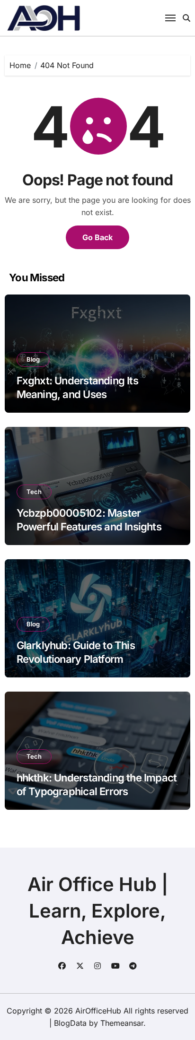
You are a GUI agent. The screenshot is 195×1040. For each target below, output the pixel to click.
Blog (33, 359)
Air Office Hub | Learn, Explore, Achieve (97, 911)
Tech (34, 491)
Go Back (97, 237)
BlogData (70, 1023)
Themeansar (121, 1023)
